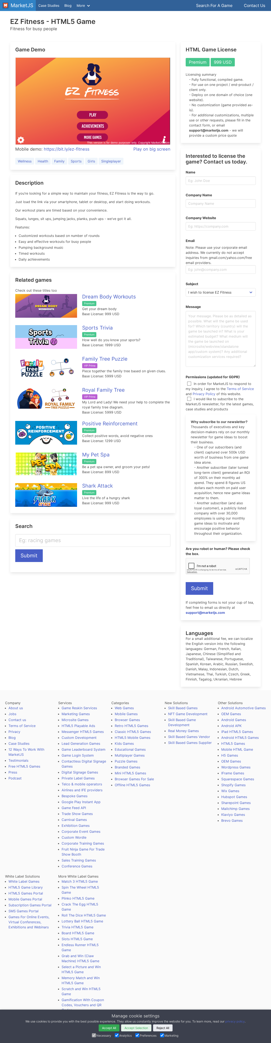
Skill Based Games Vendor (189, 737)
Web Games (124, 708)
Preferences (148, 1035)
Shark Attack (97, 486)
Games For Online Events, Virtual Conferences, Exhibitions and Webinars (28, 922)
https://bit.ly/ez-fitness (66, 149)
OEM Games (231, 714)
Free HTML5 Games (24, 766)
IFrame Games (232, 773)
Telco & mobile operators (82, 784)
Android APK (231, 726)
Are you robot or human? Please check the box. (218, 551)
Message (193, 307)
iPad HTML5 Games (237, 732)
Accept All (109, 1028)
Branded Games (127, 767)
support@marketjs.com (205, 612)
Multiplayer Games (130, 755)
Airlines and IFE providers (82, 790)
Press (12, 772)
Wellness (25, 161)
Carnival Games (74, 820)
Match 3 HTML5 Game (80, 881)
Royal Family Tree (103, 390)
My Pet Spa (96, 455)
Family (59, 161)
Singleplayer (111, 161)
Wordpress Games (235, 767)
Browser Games (127, 720)
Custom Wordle (74, 837)
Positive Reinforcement (110, 423)
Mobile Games (126, 714)
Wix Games (230, 791)
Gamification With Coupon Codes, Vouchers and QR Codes (83, 1005)
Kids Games (124, 743)
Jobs (12, 714)
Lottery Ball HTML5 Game (82, 921)
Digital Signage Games (80, 772)
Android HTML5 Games (240, 737)
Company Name (199, 195)
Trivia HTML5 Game (77, 927)
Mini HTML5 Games (130, 773)
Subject (192, 284)
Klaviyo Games (233, 814)
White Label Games (23, 881)
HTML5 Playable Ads (78, 726)
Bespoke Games (74, 796)
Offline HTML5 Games (132, 785)
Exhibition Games (76, 825)
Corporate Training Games (83, 843)
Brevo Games (232, 820)
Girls (91, 161)
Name (190, 172)
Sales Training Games (79, 860)
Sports (76, 161)
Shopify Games (233, 785)
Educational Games (130, 749)
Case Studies (48, 5)
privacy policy (235, 1021)
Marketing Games (76, 714)
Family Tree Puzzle (104, 359)
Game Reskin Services (79, 708)
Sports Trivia (97, 328)
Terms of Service (240, 389)
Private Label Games (78, 778)
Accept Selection (136, 1028)
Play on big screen (151, 149)
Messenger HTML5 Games (83, 732)
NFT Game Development (187, 714)
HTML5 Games (233, 743)
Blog (68, 5)
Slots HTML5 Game (77, 939)
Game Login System (78, 755)
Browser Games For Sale (134, 779)
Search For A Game (214, 5)
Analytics (125, 1035)
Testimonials (18, 760)
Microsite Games (75, 720)
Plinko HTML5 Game (78, 898)
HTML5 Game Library (25, 887)
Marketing (171, 1035)
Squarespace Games (237, 779)
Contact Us (254, 5)
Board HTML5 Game (78, 933)
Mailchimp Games (235, 809)
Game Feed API (74, 808)
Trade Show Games (77, 814)
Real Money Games (183, 731)
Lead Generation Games (81, 743)
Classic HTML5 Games (133, 732)
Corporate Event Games (81, 831)
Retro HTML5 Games (131, 726)
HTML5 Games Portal (25, 893)
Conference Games (77, 866)
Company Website (201, 218)
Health (43, 161)
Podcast (15, 778)
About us (15, 708)
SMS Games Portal (23, 911)
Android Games (233, 720)
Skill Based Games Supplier (190, 743)
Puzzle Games (126, 761)
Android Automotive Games (243, 708)
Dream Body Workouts (109, 297)
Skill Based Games (183, 708)
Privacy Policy (204, 394)
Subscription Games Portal (29, 905)
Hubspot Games (234, 797)
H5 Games (229, 755)
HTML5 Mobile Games (132, 737)
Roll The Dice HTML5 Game (84, 915)
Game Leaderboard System (83, 749)
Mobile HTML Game (237, 749)
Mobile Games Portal (25, 899)
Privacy (14, 732)
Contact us (17, 720)
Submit (29, 555)
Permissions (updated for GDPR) (213, 377)
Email (190, 241)
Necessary (103, 1035)
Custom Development (79, 737)
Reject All (162, 1028)
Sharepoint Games (236, 803)
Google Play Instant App (81, 802)
